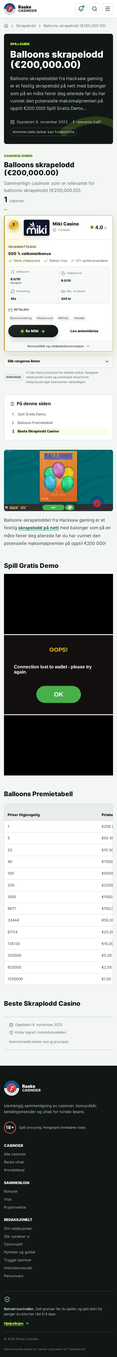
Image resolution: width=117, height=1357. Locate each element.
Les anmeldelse (84, 331)
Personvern (13, 1276)
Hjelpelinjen (14, 1323)
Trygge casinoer (18, 1260)
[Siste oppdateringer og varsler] (81, 9)
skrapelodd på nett (38, 527)
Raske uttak (14, 1162)
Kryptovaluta (15, 1207)
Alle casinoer (15, 1154)
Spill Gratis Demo (32, 414)
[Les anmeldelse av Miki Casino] (37, 227)
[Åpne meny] (107, 8)
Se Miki (32, 331)
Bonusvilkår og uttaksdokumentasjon (56, 346)
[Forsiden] (6, 26)
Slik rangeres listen (24, 361)
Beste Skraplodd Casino (38, 431)
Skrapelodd (26, 26)
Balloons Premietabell (35, 423)
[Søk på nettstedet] (94, 8)
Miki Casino (66, 224)
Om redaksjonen (18, 1228)
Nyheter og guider (19, 1252)
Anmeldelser (14, 1170)
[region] (58, 894)
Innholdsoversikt (18, 1268)
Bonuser (11, 1191)
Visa (7, 1199)
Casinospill (13, 1244)
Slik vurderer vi (17, 1236)
